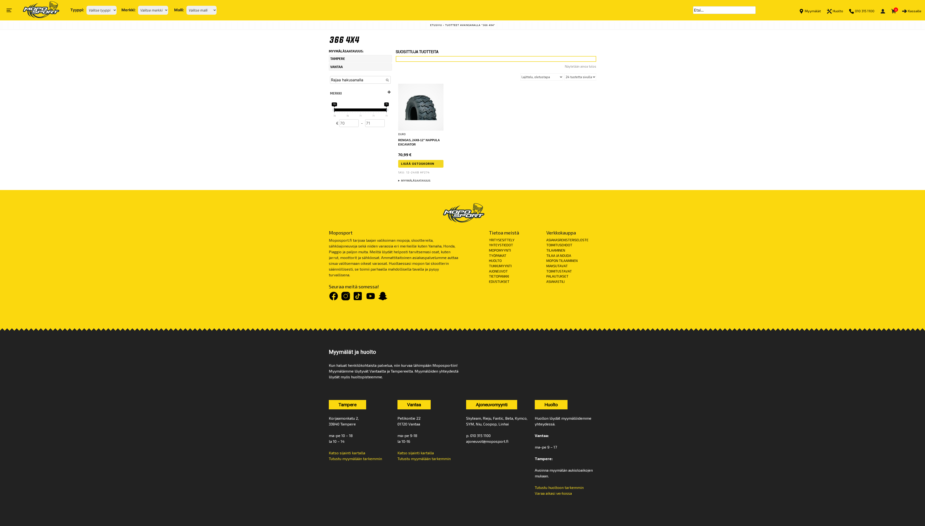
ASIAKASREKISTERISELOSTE (567, 240)
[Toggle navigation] (9, 10)
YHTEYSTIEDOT (501, 245)
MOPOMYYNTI (500, 250)
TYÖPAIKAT (497, 255)
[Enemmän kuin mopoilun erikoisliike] (37, 10)
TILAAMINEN (555, 250)
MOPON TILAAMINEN (562, 261)
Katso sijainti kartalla (347, 452)
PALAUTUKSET (557, 276)
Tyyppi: (77, 9)
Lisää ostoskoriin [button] (417, 163)
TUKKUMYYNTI (500, 266)
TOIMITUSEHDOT (559, 245)
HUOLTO (495, 261)
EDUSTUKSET (499, 281)
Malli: (179, 9)
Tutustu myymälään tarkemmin (355, 458)
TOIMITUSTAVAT (559, 271)
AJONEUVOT (498, 271)
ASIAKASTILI (555, 281)
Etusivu (436, 25)
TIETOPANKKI (499, 276)
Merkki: (128, 9)
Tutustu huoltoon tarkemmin (559, 487)
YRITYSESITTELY (502, 240)
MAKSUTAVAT (557, 266)
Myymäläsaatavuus (415, 180)
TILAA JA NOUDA (558, 255)
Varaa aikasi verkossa (553, 493)
